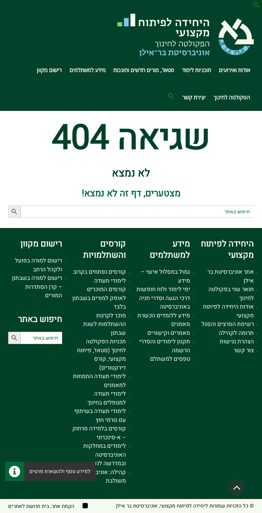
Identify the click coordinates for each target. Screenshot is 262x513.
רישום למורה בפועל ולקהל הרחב (38, 265)
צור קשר (244, 350)
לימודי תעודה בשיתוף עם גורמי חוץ (100, 415)
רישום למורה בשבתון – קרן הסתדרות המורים (37, 287)
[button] (256, 6)
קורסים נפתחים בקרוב (99, 272)
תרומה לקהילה (236, 333)
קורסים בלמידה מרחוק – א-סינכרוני (99, 433)
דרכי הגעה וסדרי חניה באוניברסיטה (164, 302)
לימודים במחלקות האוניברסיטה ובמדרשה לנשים (104, 455)
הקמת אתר (63, 506)
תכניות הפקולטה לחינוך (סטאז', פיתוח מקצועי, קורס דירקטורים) (101, 354)
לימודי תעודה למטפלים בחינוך (106, 398)
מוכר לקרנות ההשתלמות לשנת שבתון (104, 324)
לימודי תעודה (110, 280)
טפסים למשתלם (170, 359)
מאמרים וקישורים (168, 333)
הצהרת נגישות (237, 341)
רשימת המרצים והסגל (228, 324)
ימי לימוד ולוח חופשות (163, 289)
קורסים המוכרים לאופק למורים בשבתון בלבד (99, 298)
